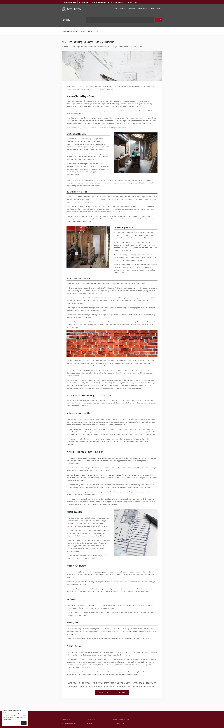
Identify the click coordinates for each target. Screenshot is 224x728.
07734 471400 (132, 2)
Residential (122, 8)
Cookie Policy (91, 720)
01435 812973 (119, 2)
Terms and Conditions (69, 723)
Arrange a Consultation (69, 2)
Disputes (82, 31)
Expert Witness (142, 8)
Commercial (131, 8)
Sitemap (89, 723)
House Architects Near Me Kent (112, 692)
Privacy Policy (66, 720)
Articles (152, 8)
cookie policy (7, 719)
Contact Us (159, 8)
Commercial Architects (69, 31)
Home (115, 8)
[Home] (64, 9)
